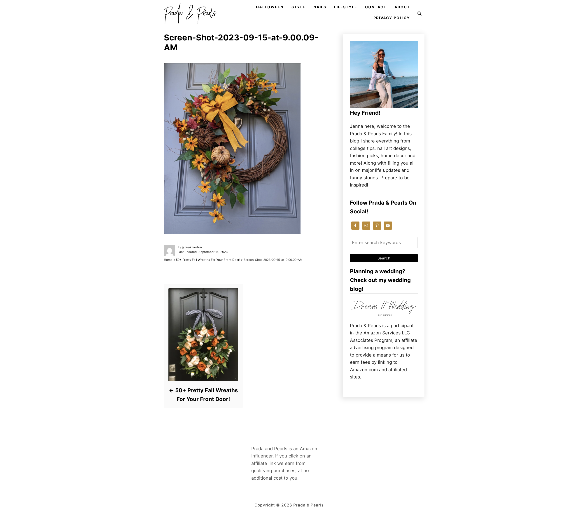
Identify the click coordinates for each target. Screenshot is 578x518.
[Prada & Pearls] (189, 13)
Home (168, 259)
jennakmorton (192, 247)
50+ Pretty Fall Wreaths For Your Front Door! (208, 259)
